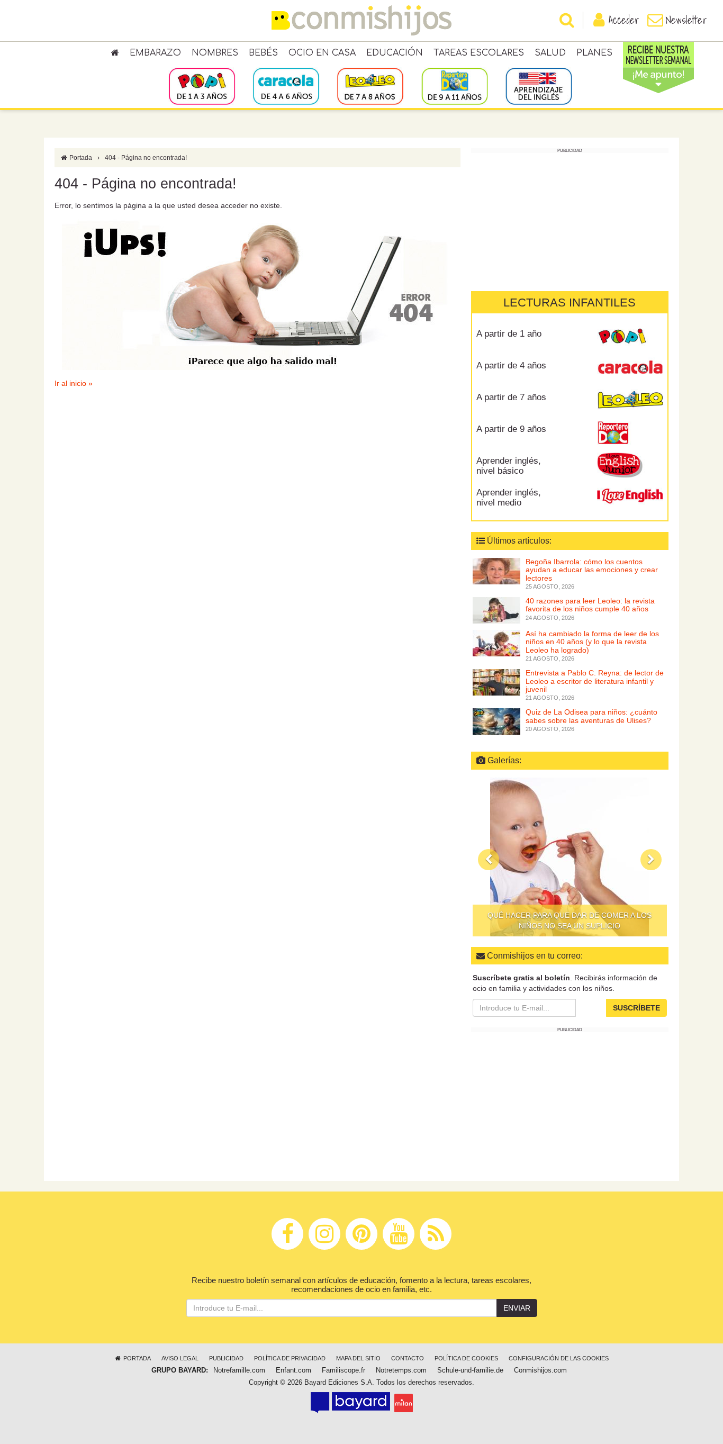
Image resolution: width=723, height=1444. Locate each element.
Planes (594, 53)
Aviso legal (179, 1358)
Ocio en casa (322, 53)
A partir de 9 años (511, 429)
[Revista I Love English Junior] (630, 465)
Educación (394, 53)
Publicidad (226, 1358)
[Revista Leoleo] (630, 401)
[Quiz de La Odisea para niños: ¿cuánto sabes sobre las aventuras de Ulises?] (496, 721)
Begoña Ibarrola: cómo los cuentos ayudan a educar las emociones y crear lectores (592, 569)
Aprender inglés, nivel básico (508, 466)
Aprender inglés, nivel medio (508, 498)
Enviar (516, 1308)
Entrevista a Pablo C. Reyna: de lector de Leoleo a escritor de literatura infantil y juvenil (595, 681)
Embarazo (155, 53)
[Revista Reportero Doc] (630, 433)
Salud (550, 53)
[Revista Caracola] (630, 369)
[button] (488, 859)
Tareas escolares (478, 53)
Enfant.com (293, 1370)
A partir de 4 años (511, 365)
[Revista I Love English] (630, 496)
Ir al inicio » (74, 383)
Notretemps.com (401, 1370)
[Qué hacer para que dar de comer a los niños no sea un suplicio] (570, 857)
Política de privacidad (290, 1358)
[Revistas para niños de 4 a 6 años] (286, 86)
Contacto (407, 1358)
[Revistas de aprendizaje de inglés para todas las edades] (538, 86)
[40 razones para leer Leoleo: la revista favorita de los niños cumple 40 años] (496, 610)
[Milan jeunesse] (403, 1402)
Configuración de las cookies (559, 1358)
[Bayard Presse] (350, 1402)
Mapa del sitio (358, 1358)
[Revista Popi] (630, 337)
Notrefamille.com (239, 1370)
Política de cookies (466, 1358)
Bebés (263, 53)
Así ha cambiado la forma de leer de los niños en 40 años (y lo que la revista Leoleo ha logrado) (592, 641)
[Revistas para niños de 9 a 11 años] (454, 86)
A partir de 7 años (511, 397)
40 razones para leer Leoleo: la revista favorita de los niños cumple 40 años (590, 605)
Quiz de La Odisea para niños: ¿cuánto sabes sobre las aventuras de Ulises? (591, 716)
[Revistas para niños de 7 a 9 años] (370, 86)
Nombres (215, 53)
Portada (80, 157)
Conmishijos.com (540, 1370)
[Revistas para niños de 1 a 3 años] (202, 86)
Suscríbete (636, 1008)
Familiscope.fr (343, 1370)
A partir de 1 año (508, 334)
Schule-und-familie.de (470, 1370)
